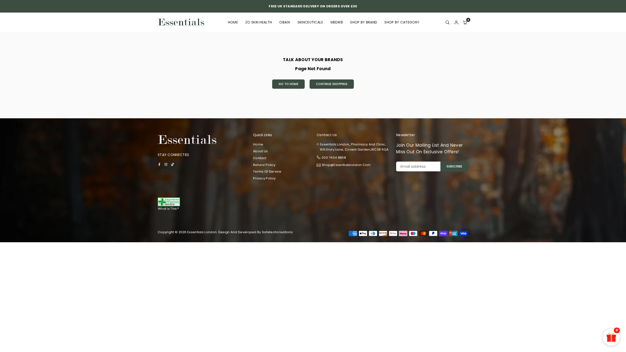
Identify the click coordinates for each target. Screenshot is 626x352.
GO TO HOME (288, 84)
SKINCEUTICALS (310, 22)
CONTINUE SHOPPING (331, 84)
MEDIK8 (337, 22)
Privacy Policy (264, 178)
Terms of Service (267, 171)
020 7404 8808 (334, 157)
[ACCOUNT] (456, 22)
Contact (259, 158)
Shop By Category (401, 22)
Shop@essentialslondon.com (346, 165)
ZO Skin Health (258, 22)
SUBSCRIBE (454, 166)
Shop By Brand (363, 22)
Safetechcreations (277, 232)
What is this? (168, 208)
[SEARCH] (447, 22)
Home (233, 22)
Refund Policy (264, 165)
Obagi (284, 22)
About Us (260, 151)
